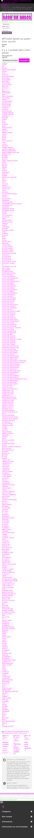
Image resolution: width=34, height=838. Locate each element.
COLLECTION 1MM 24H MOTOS (10, 366)
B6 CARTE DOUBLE (7, 248)
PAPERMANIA (6, 625)
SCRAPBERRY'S (6, 657)
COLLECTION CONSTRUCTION (10, 281)
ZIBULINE (4, 723)
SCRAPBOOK (5, 227)
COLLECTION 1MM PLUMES (10, 359)
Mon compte (7, 816)
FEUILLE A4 (5, 235)
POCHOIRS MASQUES (8, 410)
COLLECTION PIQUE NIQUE (9, 319)
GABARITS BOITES (7, 407)
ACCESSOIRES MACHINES (9, 194)
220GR (4, 238)
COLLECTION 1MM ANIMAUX (10, 351)
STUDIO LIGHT (6, 678)
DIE (3, 89)
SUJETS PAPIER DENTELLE (10, 412)
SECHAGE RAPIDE (7, 101)
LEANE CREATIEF (7, 577)
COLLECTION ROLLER (8, 301)
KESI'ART (4, 566)
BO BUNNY (5, 451)
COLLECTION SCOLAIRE (9, 299)
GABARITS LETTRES (8, 405)
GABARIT (4, 129)
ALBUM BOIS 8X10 (7, 205)
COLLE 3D (5, 185)
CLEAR (4, 122)
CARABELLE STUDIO (8, 461)
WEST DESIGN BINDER (8, 721)
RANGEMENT (5, 200)
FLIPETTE (5, 174)
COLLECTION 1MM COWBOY (10, 384)
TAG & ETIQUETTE (7, 141)
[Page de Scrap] (17, 16)
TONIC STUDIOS (6, 698)
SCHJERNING (6, 650)
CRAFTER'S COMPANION (9, 494)
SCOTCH (4, 652)
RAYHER (4, 643)
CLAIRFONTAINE (6, 475)
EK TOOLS (5, 524)
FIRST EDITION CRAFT (8, 532)
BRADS (4, 137)
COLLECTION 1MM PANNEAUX (10, 375)
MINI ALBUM (5, 81)
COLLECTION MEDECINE (9, 332)
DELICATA (5, 503)
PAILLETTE (5, 146)
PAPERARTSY (6, 623)
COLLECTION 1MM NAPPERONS (11, 364)
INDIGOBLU (5, 551)
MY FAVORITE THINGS (8, 612)
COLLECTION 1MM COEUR (9, 369)
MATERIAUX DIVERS (8, 230)
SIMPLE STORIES (7, 665)
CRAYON (4, 212)
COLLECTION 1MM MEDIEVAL (10, 377)
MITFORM (4, 602)
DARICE (4, 501)
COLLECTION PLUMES (8, 323)
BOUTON (4, 164)
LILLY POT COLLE (7, 582)
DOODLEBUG (5, 516)
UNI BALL (4, 704)
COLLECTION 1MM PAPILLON (10, 356)
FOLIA (3, 539)
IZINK (3, 556)
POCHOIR (4, 131)
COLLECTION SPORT (8, 316)
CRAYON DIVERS (7, 220)
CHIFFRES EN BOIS (7, 271)
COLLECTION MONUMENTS (9, 293)
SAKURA (4, 645)
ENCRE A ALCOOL (7, 111)
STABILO (4, 670)
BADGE (4, 139)
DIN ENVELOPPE (7, 260)
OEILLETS (5, 159)
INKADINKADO (6, 554)
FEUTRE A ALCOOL (7, 222)
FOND (3, 126)
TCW (3, 686)
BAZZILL (4, 445)
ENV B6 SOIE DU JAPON (9, 261)
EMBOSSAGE (6, 91)
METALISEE (5, 243)
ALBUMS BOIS (6, 395)
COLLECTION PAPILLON (8, 313)
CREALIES (5, 498)
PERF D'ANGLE (6, 98)
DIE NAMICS (5, 506)
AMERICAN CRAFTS (7, 433)
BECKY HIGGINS (6, 448)
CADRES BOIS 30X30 (8, 392)
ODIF (3, 615)
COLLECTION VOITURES (9, 306)
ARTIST (4, 438)
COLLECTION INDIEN (8, 291)
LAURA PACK (5, 574)
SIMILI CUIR (5, 86)
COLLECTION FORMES (8, 288)
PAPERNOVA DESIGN (8, 627)
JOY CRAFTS (5, 559)
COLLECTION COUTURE (8, 342)
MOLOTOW (5, 605)
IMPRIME (4, 68)
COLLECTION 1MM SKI (8, 354)
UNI (3, 66)
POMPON (4, 175)
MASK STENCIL (6, 597)
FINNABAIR (5, 531)
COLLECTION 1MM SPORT (9, 382)
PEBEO (4, 633)
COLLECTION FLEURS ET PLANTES (12, 339)
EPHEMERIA (5, 526)
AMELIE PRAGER (7, 432)
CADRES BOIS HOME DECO (10, 389)
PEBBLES (4, 632)
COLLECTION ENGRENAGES (10, 278)
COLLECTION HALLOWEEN (9, 289)
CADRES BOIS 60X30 (8, 394)
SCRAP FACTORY (7, 653)
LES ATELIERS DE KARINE (9, 579)
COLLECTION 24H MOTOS (9, 324)
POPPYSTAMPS (6, 637)
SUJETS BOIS (6, 268)
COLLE (4, 182)
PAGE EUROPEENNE (8, 76)
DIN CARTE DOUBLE (7, 250)
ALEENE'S (5, 428)
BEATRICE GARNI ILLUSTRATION (11, 447)
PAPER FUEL (5, 622)
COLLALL (4, 480)
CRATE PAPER (6, 496)
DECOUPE (5, 88)
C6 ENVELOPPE (6, 256)
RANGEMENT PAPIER (8, 208)
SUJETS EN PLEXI (7, 385)
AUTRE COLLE (6, 189)
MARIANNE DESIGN (7, 590)
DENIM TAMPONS (7, 504)
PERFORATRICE (6, 93)
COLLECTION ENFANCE (8, 284)
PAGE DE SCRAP (7, 620)
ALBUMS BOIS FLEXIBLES (9, 399)
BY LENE (4, 456)
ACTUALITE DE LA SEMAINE (10, 418)
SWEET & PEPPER (7, 680)
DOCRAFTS (5, 514)
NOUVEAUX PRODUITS (8, 420)
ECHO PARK (5, 523)
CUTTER (4, 197)
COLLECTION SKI (7, 309)
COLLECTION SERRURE (8, 341)
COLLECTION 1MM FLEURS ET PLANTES (13, 362)
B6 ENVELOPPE (6, 258)
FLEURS (4, 134)
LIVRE (3, 232)
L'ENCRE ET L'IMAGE (8, 569)
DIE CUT (4, 413)
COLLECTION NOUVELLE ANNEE (11, 311)
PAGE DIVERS (6, 83)
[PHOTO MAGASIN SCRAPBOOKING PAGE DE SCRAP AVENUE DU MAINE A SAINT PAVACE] (17, 732)
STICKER (4, 144)
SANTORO (5, 647)
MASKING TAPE (6, 154)
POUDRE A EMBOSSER (8, 149)
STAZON (4, 675)
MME (3, 604)
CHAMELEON (5, 470)
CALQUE (4, 240)
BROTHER (5, 455)
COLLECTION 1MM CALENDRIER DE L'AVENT (14, 379)
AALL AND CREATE (7, 423)
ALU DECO (5, 430)
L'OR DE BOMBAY (7, 571)
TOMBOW (4, 696)
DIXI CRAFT (5, 511)
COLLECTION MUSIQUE (8, 294)
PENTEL (4, 635)
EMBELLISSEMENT (7, 132)
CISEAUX (4, 195)
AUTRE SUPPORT (7, 84)
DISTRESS (5, 509)
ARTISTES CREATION (8, 440)
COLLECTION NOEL (7, 296)
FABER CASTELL (6, 529)
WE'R (3, 716)
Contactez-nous (5, 5)
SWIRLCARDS (6, 681)
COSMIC (4, 490)
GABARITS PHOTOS (7, 404)
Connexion (4, 4)
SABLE (4, 169)
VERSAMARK (5, 711)
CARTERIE (5, 233)
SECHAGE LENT (6, 103)
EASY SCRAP (6, 521)
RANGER (4, 642)
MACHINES (5, 192)
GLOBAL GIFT (6, 542)
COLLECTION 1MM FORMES (10, 352)
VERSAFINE (5, 709)
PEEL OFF (5, 165)
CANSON (4, 458)
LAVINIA (4, 575)
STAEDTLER (5, 671)
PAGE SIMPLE (6, 78)
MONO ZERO (5, 607)
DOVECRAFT (5, 519)
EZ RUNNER (5, 528)
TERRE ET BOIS (6, 690)
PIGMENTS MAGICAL (8, 114)
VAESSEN (5, 706)
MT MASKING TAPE (7, 609)
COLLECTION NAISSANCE (9, 326)
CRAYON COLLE (6, 187)
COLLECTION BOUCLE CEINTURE (11, 327)
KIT (3, 265)
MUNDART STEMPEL (8, 610)
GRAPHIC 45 (5, 546)
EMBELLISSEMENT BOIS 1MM (10, 152)
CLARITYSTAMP (6, 476)
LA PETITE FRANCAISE (8, 572)
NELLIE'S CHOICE (7, 614)
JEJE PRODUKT (6, 557)
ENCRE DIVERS (6, 106)
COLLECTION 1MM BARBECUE (10, 372)
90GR (3, 237)
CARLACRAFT (6, 466)
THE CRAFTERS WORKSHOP (10, 691)
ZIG (3, 724)
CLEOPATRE (5, 478)
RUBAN (4, 136)
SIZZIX (4, 666)
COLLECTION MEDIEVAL (9, 337)
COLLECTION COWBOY (8, 344)
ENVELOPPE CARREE (8, 263)
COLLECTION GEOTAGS (9, 276)
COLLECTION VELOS (8, 303)
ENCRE (4, 99)
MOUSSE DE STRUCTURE (9, 177)
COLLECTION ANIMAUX (8, 280)
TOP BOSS (5, 699)
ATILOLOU (5, 442)
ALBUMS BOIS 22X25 (8, 402)
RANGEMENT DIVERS (8, 210)
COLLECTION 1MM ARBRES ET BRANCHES (14, 361)
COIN (3, 142)
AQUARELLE (5, 116)
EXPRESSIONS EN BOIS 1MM (10, 347)
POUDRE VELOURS (7, 147)
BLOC (3, 73)
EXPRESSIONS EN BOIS (9, 273)
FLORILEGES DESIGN (8, 537)
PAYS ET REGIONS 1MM (9, 349)
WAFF (3, 713)
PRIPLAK (4, 71)
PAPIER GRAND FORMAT (9, 70)
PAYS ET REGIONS (7, 275)
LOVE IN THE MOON (7, 587)
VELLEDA (4, 708)
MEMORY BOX (6, 599)
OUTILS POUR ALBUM (8, 415)
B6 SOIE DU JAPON (7, 251)
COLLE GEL (5, 184)
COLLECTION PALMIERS (9, 298)
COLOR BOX (5, 481)
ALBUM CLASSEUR (7, 202)
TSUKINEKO (5, 701)
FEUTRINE (5, 157)
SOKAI (4, 668)
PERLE (4, 162)
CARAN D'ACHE (6, 463)
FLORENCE (5, 536)
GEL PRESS (5, 541)
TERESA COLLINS (7, 688)
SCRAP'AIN (5, 655)
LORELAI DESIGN (7, 585)
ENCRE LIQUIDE (6, 104)
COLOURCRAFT (6, 483)
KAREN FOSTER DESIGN (9, 564)
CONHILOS (5, 486)
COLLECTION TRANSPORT (9, 308)
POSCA (4, 638)
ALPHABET (5, 156)
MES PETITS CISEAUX (8, 600)
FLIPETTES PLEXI (7, 387)
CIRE (3, 179)
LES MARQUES (6, 422)
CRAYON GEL (6, 217)
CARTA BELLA (6, 468)
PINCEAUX (5, 223)
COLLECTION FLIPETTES (9, 286)
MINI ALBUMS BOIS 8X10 (9, 397)
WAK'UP (4, 714)
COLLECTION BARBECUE (9, 331)
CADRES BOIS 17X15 (8, 390)
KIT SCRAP (5, 228)
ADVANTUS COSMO (7, 425)
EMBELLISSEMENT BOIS (9, 151)
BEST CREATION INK (8, 450)
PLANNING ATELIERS (8, 726)
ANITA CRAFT (6, 435)
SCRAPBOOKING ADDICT (9, 660)
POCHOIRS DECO (7, 408)
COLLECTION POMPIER (8, 314)
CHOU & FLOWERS (7, 471)
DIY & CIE (4, 513)
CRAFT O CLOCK (6, 493)
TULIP (3, 703)
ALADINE (4, 427)
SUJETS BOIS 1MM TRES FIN (10, 346)
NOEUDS (4, 167)
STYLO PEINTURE (7, 215)
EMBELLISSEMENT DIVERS (10, 160)
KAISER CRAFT (6, 562)
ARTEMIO (4, 437)
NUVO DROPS (6, 172)
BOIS (3, 121)
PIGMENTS (5, 108)
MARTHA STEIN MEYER (8, 594)
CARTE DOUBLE (6, 245)
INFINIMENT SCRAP (7, 552)
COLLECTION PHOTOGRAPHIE (10, 321)
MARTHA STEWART (7, 595)
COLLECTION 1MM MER (8, 374)
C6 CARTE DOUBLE (7, 246)
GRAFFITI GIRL (6, 544)
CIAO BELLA (5, 473)
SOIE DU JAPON (6, 241)
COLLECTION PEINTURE (9, 318)
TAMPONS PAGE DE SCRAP (10, 417)
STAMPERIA (5, 673)
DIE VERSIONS (6, 508)
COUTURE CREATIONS (8, 491)
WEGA (4, 719)
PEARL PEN (5, 630)
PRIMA (4, 640)
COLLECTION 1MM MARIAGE (10, 380)
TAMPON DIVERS (7, 127)
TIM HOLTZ (5, 693)
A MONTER (5, 124)
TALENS (4, 685)
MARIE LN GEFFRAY (7, 592)
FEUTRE (4, 213)
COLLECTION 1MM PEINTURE (10, 357)
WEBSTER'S (5, 718)
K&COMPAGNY (6, 561)
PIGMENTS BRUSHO (8, 113)
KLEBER (4, 567)
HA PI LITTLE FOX (7, 547)
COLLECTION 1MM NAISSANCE (11, 367)
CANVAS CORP (6, 460)
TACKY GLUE (5, 683)
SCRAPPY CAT (6, 661)
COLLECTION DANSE (8, 283)
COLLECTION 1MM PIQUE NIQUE (11, 370)
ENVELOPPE (5, 255)
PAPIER (4, 65)
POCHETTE (5, 75)
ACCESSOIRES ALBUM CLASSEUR (12, 203)
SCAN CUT (5, 648)
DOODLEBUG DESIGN (8, 518)
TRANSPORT (5, 207)
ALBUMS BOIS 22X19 (8, 400)
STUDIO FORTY (6, 676)
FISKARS (4, 534)
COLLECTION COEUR (8, 329)
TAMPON (4, 119)
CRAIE (4, 218)
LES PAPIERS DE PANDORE (10, 580)
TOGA (3, 695)
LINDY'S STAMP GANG (8, 584)
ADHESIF (4, 225)
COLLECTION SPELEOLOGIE (10, 304)
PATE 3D (4, 170)
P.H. (3, 618)
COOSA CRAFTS (6, 488)
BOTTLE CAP (5, 453)
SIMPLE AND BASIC (7, 663)
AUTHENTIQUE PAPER (8, 443)
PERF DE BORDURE (7, 96)
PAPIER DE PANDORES (8, 628)
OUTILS (4, 190)
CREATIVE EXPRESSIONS (9, 499)
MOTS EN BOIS (6, 270)
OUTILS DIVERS (6, 199)
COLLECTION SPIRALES (9, 336)
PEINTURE (5, 109)
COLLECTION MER (7, 334)
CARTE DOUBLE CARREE (9, 253)
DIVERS (4, 180)
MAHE (3, 589)
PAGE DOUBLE (6, 79)
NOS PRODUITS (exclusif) (9, 266)
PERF (3, 94)
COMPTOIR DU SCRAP (8, 485)
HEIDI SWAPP (6, 549)
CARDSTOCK (5, 465)
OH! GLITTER (5, 617)
